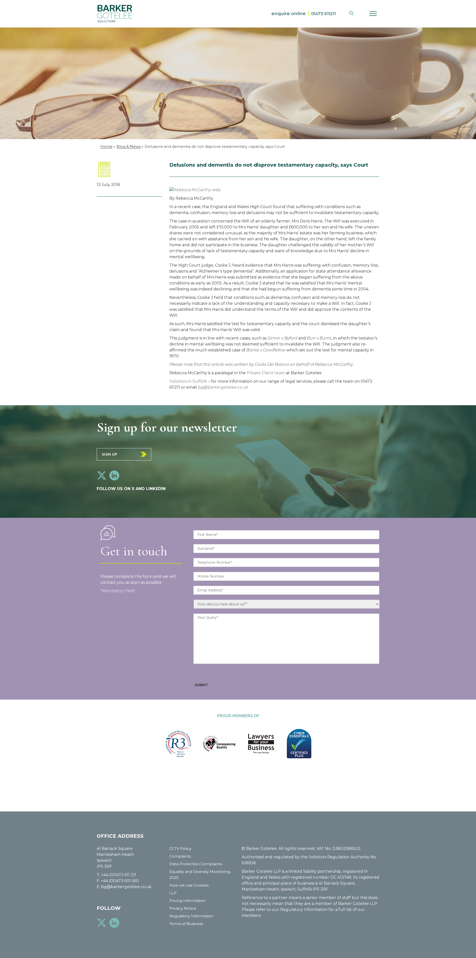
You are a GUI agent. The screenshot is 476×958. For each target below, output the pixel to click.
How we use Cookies (188, 885)
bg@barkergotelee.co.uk (223, 387)
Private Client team (266, 373)
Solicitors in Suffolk (188, 381)
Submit (201, 684)
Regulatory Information (191, 916)
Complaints (180, 856)
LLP (173, 893)
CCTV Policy (180, 848)
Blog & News (129, 146)
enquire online (288, 13)
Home (106, 146)
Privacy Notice (182, 908)
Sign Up (109, 454)
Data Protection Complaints (195, 864)
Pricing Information (187, 900)
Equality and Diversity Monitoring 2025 (199, 874)
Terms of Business (186, 923)
